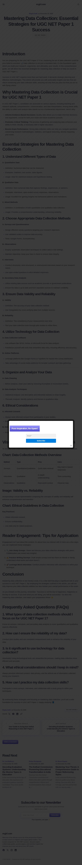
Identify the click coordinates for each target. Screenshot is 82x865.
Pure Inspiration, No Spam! (25, 428)
